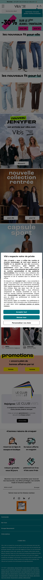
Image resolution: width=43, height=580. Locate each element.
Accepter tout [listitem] (21, 312)
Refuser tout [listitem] (21, 317)
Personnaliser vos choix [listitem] (21, 323)
